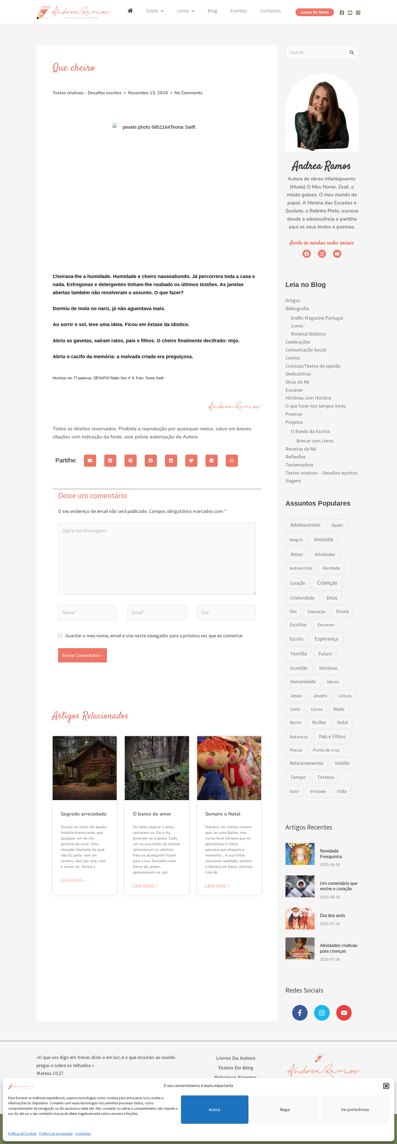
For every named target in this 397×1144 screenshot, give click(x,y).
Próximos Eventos (235, 1077)
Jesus (296, 695)
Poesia (296, 750)
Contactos (83, 1133)
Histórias (328, 668)
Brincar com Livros (315, 441)
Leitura (344, 695)
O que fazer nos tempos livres (315, 406)
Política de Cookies (22, 1133)
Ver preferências (355, 1109)
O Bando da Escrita (310, 431)
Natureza (299, 737)
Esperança (326, 638)
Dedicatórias (298, 374)
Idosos (333, 681)
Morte (295, 722)
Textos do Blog (235, 1068)
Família (299, 653)
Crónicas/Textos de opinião (313, 366)
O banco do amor (152, 814)
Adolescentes (305, 525)
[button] (386, 1086)
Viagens (293, 481)
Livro (295, 709)
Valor (294, 791)
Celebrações (297, 342)
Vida (341, 791)
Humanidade (303, 682)
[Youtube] (350, 12)
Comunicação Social (305, 350)
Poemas (293, 414)
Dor (293, 611)
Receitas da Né (300, 449)
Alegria (296, 539)
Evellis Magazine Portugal (317, 318)
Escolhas (298, 625)
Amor (297, 554)
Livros (297, 326)
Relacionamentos (307, 763)
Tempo (297, 777)
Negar (285, 1109)
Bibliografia (297, 308)
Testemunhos (299, 465)
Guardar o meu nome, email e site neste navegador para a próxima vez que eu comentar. (154, 635)
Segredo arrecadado (83, 814)
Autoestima (301, 568)
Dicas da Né (297, 382)
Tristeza (325, 777)
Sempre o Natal (223, 814)
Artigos (292, 300)
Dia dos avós (332, 915)
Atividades (325, 554)
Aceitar (215, 1109)
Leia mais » (73, 881)
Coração (297, 583)
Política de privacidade (56, 1133)
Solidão (342, 763)
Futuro (325, 654)
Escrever (294, 390)
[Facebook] (341, 12)
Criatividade (302, 598)
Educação (316, 611)
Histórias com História (308, 398)
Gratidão (299, 668)
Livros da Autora (235, 1058)
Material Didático (308, 334)
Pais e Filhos (332, 736)
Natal (342, 722)
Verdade (318, 791)
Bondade (331, 568)
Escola (342, 611)
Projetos (294, 422)
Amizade (323, 539)
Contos (292, 358)
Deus (332, 597)
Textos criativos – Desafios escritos (321, 473)
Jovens (320, 695)
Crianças (327, 582)
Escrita (296, 639)
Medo (338, 709)
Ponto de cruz (326, 750)
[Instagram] (358, 12)
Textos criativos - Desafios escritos (87, 93)
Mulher (319, 722)
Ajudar (337, 525)
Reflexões (295, 456)
